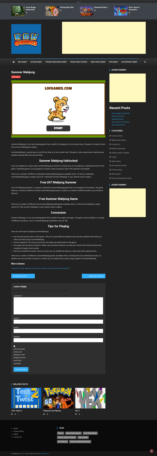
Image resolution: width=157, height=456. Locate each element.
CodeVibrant (45, 454)
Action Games (36, 62)
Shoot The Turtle (17, 268)
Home (114, 157)
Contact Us (116, 144)
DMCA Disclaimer (118, 148)
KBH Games (22, 62)
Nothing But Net (67, 7)
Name (17, 318)
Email (16, 327)
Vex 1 (77, 411)
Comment (18, 296)
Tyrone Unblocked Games (56, 62)
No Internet (62, 442)
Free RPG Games (90, 433)
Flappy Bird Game (95, 276)
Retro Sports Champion (134, 8)
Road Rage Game (118, 125)
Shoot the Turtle (20, 276)
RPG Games (113, 62)
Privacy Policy (117, 170)
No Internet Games (129, 62)
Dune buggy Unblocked (31, 8)
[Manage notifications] (151, 451)
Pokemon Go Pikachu (33, 268)
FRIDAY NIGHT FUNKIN (78, 62)
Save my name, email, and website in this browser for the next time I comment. (20, 356)
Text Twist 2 (16, 411)
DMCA (16, 434)
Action (60, 433)
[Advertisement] (104, 38)
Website (17, 337)
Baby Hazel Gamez (73, 433)
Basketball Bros (100, 7)
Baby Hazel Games (98, 62)
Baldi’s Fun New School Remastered (56, 268)
